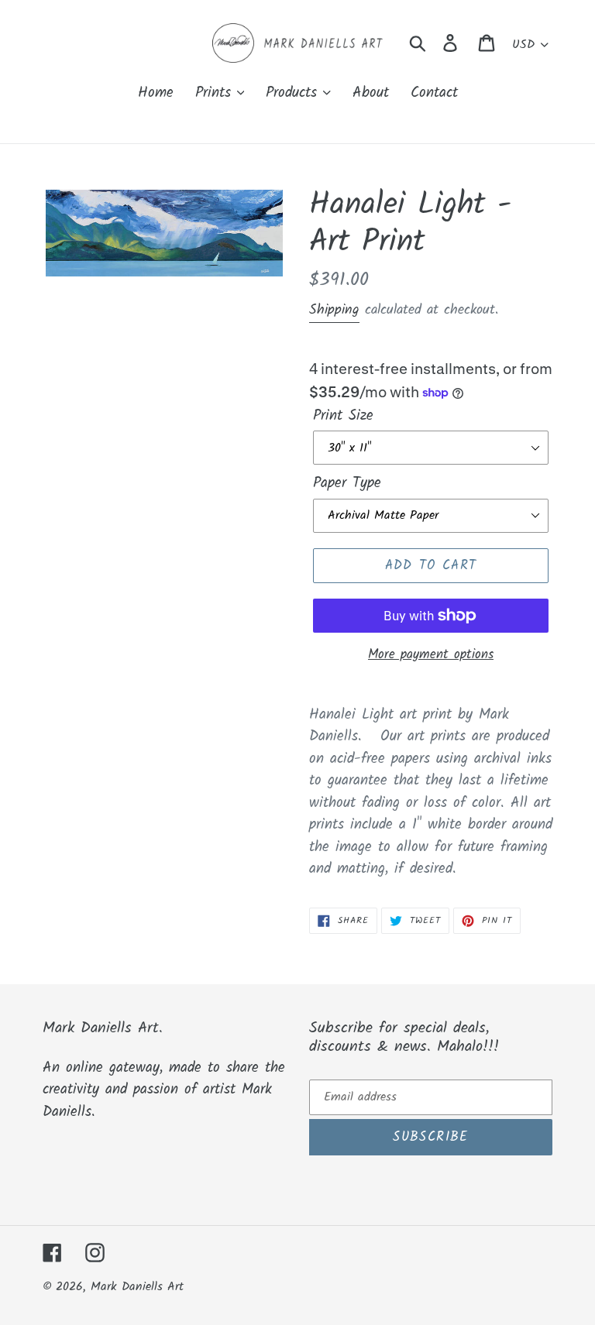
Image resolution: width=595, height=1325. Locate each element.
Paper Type (347, 483)
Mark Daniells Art (137, 1286)
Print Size (343, 416)
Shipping (334, 310)
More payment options (431, 655)
